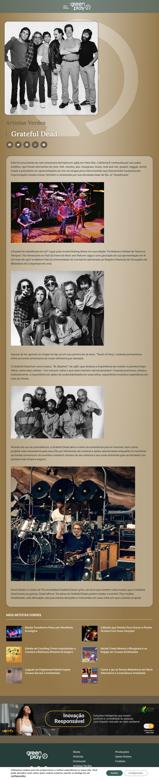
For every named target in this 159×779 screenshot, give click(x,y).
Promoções (122, 752)
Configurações (136, 773)
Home (76, 752)
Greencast (79, 761)
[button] (9, 144)
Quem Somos (123, 756)
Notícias (78, 756)
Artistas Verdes (82, 766)
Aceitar (114, 773)
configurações (18, 775)
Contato (120, 761)
